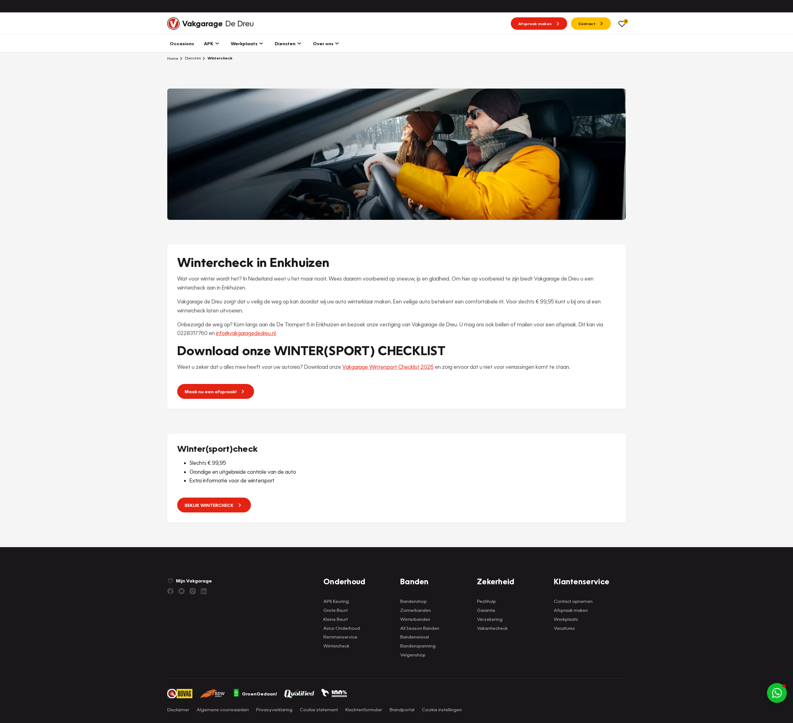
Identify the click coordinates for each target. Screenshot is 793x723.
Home (172, 58)
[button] (777, 693)
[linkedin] (204, 591)
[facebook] (170, 591)
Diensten (192, 58)
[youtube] (181, 591)
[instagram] (193, 591)
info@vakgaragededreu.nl (246, 333)
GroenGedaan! (259, 693)
